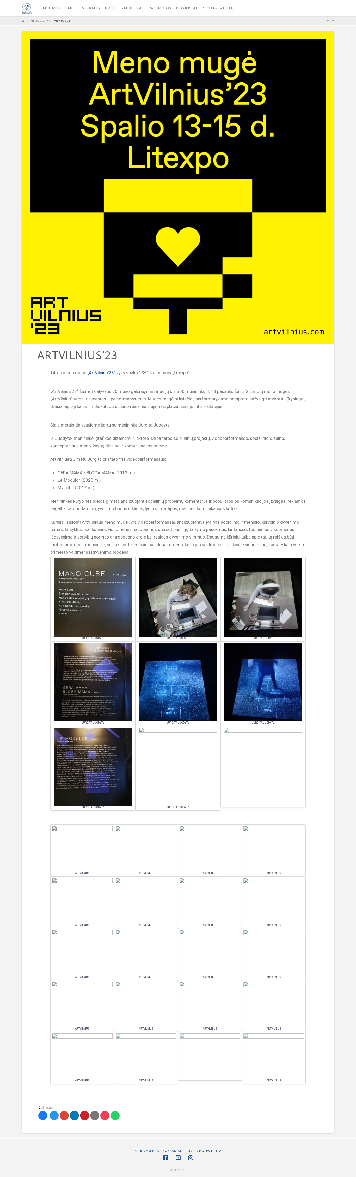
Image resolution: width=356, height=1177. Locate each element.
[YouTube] (178, 1158)
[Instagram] (190, 1158)
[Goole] (64, 1116)
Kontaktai (172, 1150)
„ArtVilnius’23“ (101, 372)
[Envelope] (94, 1116)
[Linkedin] (74, 1116)
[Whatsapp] (115, 1116)
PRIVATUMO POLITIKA (203, 1150)
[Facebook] (42, 1116)
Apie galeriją (147, 1150)
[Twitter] (54, 1116)
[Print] (104, 1116)
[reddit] (84, 1116)
